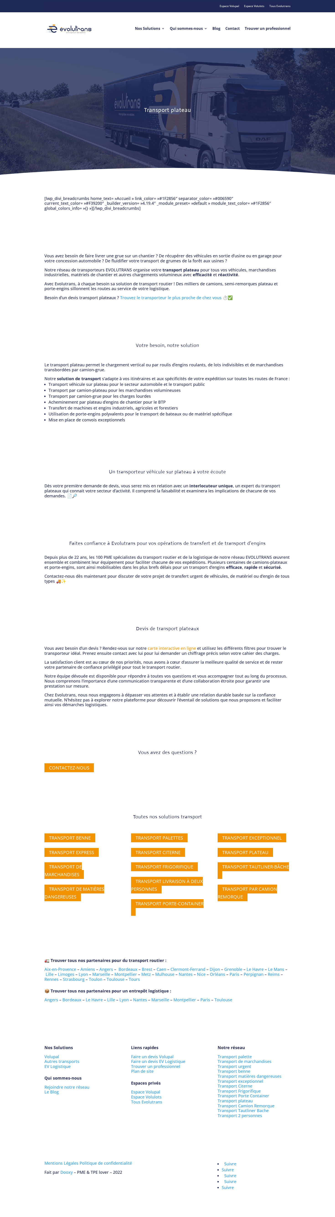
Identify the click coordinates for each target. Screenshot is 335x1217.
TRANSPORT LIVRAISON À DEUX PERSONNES (167, 885)
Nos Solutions (147, 28)
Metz (146, 974)
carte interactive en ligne (172, 648)
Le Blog (51, 1092)
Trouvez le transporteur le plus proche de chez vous (171, 297)
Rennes (51, 979)
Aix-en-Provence (60, 969)
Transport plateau (235, 1100)
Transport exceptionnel (240, 1081)
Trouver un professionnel (268, 28)
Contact (232, 28)
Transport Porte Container (243, 1095)
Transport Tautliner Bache (243, 1110)
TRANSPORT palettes (159, 838)
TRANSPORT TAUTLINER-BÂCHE (255, 867)
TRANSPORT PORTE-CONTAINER (170, 904)
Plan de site (142, 1071)
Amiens (87, 969)
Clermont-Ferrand (187, 969)
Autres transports (61, 1061)
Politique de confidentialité (106, 1163)
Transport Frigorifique (239, 1091)
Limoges (66, 974)
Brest (147, 969)
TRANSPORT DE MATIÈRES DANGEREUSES (74, 893)
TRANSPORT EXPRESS (71, 852)
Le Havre (255, 969)
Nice (201, 974)
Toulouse (115, 979)
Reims (274, 974)
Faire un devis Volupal (152, 1056)
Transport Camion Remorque (246, 1105)
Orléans (217, 974)
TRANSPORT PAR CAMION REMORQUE (247, 893)
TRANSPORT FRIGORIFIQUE (164, 867)
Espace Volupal (229, 6)
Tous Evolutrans (280, 6)
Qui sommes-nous (186, 28)
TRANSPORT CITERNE (158, 852)
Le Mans (276, 969)
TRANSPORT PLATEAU (245, 852)
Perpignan (253, 974)
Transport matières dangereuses (249, 1076)
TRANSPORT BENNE (70, 838)
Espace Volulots (254, 6)
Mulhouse (164, 974)
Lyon (83, 974)
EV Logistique (57, 1066)
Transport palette (235, 1056)
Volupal (51, 1056)
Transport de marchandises (244, 1061)
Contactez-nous (69, 768)
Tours (134, 979)
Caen (161, 969)
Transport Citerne (235, 1086)
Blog (216, 28)
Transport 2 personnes (240, 1115)
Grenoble (233, 969)
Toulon (95, 979)
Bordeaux (128, 969)
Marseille (101, 974)
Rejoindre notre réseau (66, 1087)
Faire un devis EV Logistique (158, 1061)
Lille (50, 974)
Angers (106, 969)
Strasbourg (74, 979)
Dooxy (66, 1172)
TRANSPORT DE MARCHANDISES (63, 871)
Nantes (186, 974)
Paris (234, 974)
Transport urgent (234, 1066)
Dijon (215, 969)
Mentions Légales (61, 1163)
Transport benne (234, 1071)
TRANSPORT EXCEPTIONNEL (252, 838)
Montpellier (125, 974)
